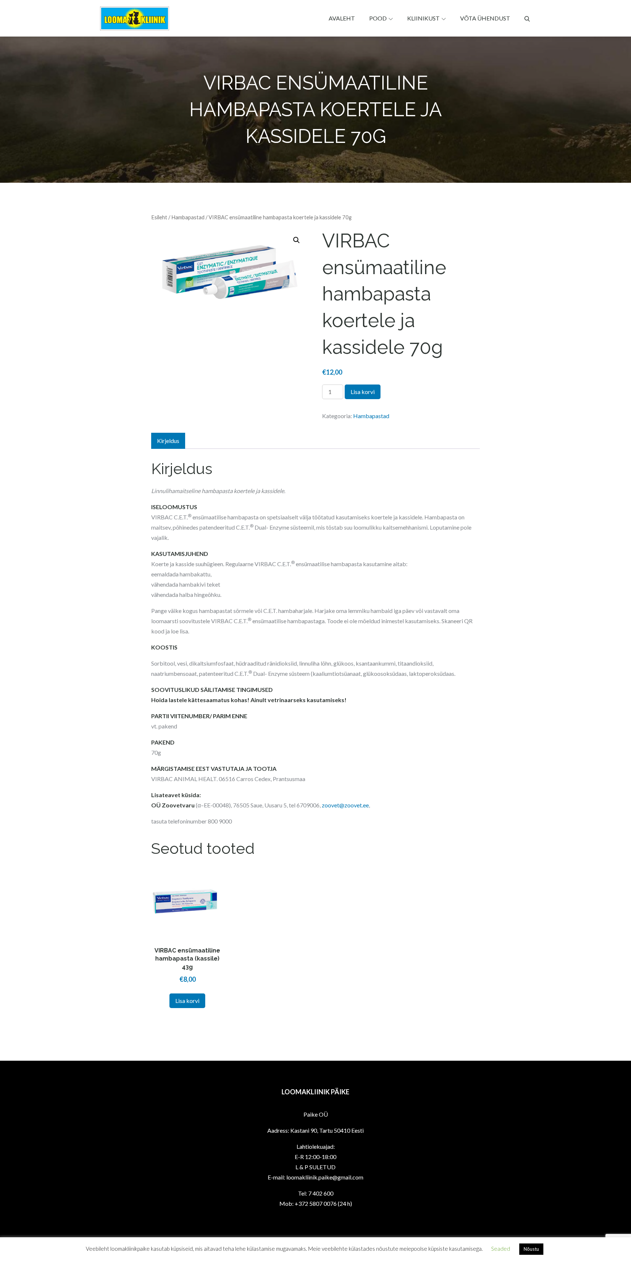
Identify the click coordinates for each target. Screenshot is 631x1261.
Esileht (159, 217)
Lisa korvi (363, 391)
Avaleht (342, 18)
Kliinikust (423, 18)
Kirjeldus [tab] (168, 440)
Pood (378, 18)
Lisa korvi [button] (187, 1000)
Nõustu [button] (531, 1249)
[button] (296, 240)
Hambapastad (187, 217)
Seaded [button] (500, 1248)
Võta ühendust (485, 18)
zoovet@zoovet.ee (345, 805)
